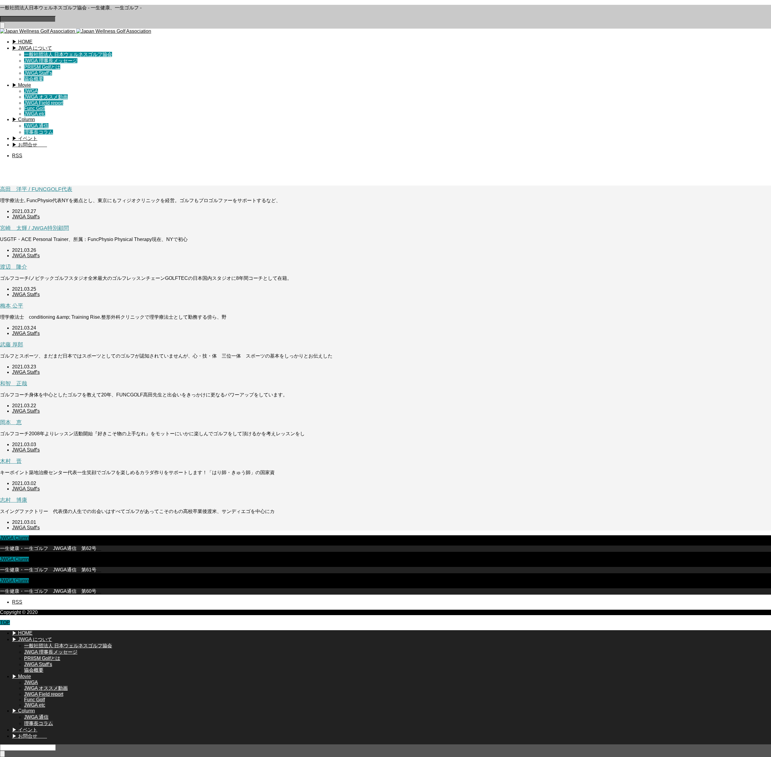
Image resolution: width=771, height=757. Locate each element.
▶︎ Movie (21, 85)
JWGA (31, 91)
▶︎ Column (23, 119)
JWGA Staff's (26, 216)
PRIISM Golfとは (42, 67)
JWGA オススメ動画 (46, 96)
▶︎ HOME (22, 41)
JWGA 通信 (36, 125)
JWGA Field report (43, 102)
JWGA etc (34, 113)
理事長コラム (38, 132)
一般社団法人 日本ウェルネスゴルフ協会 (68, 54)
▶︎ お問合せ (29, 144)
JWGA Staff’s (38, 73)
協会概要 (33, 78)
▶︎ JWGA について (32, 48)
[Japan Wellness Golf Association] (75, 31)
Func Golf (34, 108)
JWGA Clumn (14, 537)
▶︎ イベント (24, 138)
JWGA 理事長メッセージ (50, 60)
